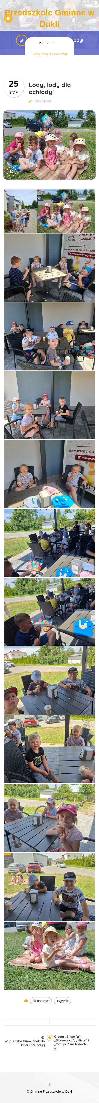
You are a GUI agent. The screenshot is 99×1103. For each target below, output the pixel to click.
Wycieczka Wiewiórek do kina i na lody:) (25, 1043)
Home (43, 42)
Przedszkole (43, 101)
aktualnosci (40, 1001)
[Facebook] (49, 1084)
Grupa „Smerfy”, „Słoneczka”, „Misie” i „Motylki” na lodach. (71, 1040)
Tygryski (62, 1001)
